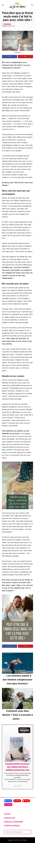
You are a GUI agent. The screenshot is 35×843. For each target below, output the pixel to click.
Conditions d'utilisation (12, 825)
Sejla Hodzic (7, 23)
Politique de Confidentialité (13, 821)
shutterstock (17, 52)
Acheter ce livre (17, 786)
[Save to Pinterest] (25, 56)
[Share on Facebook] (9, 56)
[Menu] (2, 5)
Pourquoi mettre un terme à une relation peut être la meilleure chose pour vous (17, 767)
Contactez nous (9, 818)
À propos (7, 814)
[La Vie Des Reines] (17, 5)
